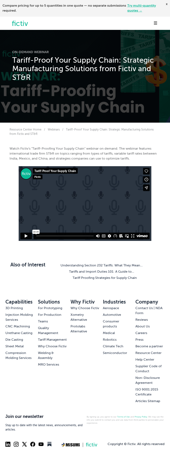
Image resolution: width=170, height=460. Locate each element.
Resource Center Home (25, 129)
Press (139, 340)
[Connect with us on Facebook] (32, 444)
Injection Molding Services (19, 317)
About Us (142, 326)
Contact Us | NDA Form (149, 311)
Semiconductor (115, 353)
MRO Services (48, 364)
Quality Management (48, 331)
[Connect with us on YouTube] (41, 444)
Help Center (144, 359)
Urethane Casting (18, 333)
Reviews (141, 320)
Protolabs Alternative (78, 329)
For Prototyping (50, 308)
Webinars (54, 129)
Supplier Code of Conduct (148, 369)
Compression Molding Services (18, 355)
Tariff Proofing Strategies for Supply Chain (105, 278)
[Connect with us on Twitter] (24, 444)
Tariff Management (52, 340)
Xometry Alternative (78, 317)
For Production (49, 315)
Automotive (112, 315)
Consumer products (111, 324)
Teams (43, 321)
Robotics (110, 340)
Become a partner (149, 346)
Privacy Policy (141, 417)
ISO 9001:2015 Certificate (146, 392)
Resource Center (148, 353)
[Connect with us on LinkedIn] (7, 444)
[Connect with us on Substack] (49, 444)
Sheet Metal (14, 346)
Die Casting (14, 340)
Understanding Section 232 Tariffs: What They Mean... (102, 265)
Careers (141, 333)
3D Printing (14, 308)
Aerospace (111, 308)
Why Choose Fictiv (52, 346)
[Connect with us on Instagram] (16, 444)
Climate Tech (113, 346)
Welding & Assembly (46, 355)
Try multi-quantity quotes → (141, 8)
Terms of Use (123, 417)
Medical (109, 333)
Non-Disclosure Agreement (147, 380)
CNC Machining (17, 326)
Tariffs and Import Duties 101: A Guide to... (101, 271)
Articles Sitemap (147, 401)
